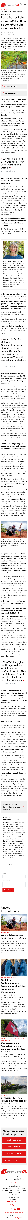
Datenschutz (9, 1213)
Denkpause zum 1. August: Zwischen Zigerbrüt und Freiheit (13, 1045)
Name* (4, 873)
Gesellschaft (6, 9)
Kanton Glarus (6, 1040)
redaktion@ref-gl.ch (14, 1201)
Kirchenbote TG (14, 1146)
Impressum (19, 1213)
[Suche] (21, 5)
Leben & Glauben (18, 1038)
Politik (3, 978)
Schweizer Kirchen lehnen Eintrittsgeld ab (14, 1099)
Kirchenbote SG (14, 1140)
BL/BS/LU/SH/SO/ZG (14, 1160)
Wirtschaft (5, 933)
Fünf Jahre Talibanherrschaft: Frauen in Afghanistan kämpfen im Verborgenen (13, 986)
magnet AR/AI (14, 1153)
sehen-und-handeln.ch (11, 860)
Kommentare (10, 86)
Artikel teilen (10, 93)
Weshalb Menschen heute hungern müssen (13, 937)
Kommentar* (6, 880)
